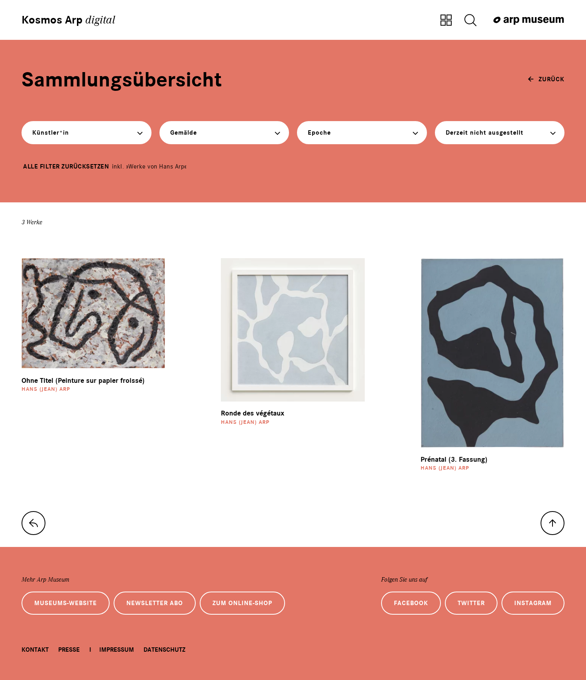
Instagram (533, 603)
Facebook (411, 603)
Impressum (116, 649)
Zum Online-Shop (242, 603)
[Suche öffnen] (470, 21)
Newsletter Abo (154, 603)
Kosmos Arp (68, 20)
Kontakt (35, 649)
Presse (69, 649)
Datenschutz (164, 649)
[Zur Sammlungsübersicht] (446, 21)
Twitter (471, 603)
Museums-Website (65, 603)
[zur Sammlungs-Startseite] (33, 523)
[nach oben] (552, 523)
